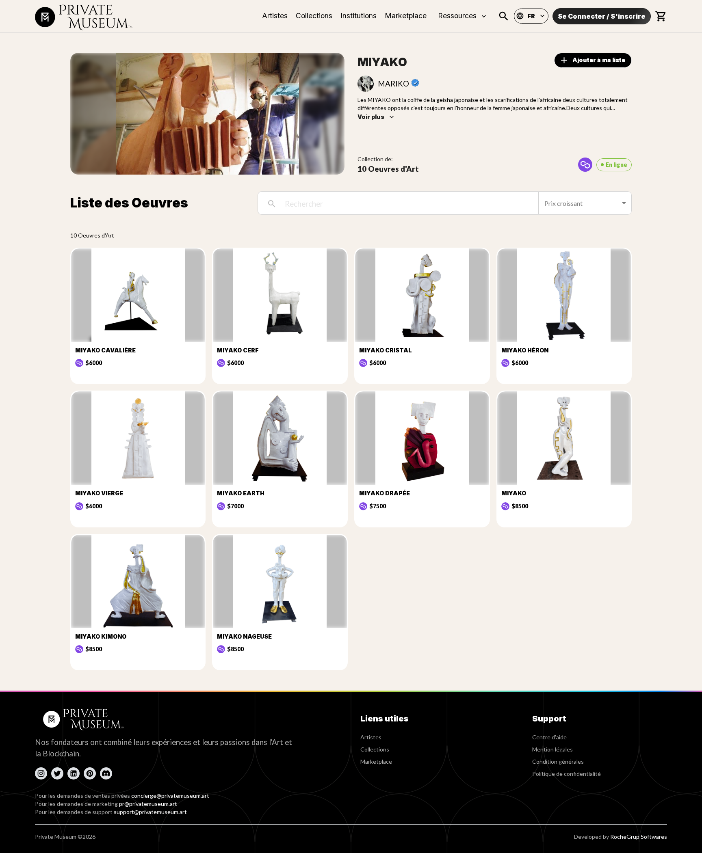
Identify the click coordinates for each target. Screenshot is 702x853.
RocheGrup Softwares (638, 836)
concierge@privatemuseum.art (170, 795)
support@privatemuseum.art (150, 811)
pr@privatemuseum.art (148, 803)
